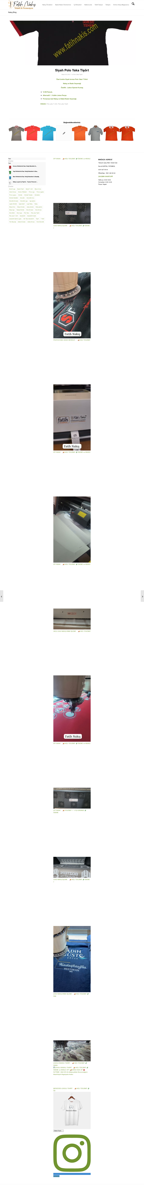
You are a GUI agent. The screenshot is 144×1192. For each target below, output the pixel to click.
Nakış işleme (39, 207)
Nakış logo (12, 210)
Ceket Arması (12, 192)
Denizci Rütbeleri (22, 192)
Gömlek (20, 195)
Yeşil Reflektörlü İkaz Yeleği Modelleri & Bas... (25, 171)
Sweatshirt (22, 216)
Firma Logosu (12, 195)
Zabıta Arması (31, 222)
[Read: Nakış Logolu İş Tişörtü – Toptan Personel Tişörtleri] (10, 183)
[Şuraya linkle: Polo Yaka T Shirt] (64, 133)
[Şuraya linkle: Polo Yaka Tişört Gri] (95, 133)
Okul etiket (12, 213)
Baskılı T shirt (29, 189)
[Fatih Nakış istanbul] (22, 4)
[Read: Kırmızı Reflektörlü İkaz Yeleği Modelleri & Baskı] (10, 167)
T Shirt (42, 219)
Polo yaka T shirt (52, 104)
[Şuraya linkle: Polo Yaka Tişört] (32, 133)
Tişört (37, 219)
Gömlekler (37, 195)
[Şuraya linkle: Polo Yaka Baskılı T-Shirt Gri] (16, 133)
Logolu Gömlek (13, 204)
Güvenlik (22, 198)
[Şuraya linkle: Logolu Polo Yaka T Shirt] (79, 133)
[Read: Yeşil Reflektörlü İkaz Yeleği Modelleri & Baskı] (10, 172)
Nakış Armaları (21, 207)
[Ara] (133, 4)
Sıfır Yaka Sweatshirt (28, 219)
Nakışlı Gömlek (20, 210)
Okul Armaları (29, 210)
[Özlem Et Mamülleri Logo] (1, 596)
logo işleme (32, 201)
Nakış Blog (12, 12)
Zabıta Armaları (22, 222)
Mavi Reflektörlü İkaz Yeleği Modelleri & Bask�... (26, 176)
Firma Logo (32, 192)
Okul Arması (38, 210)
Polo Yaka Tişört (77, 74)
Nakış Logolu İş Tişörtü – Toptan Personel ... (25, 182)
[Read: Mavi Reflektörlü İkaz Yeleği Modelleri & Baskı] (10, 178)
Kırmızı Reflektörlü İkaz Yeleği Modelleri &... (25, 166)
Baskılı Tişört (20, 189)
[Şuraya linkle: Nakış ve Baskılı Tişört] (127, 133)
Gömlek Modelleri (13, 198)
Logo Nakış (29, 204)
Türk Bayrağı (12, 222)
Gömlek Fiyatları (28, 195)
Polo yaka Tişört (63, 104)
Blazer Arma (38, 189)
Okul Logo (19, 213)
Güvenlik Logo (24, 201)
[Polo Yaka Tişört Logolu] (72, 43)
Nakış (35, 204)
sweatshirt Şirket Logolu (15, 219)
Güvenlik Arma (30, 198)
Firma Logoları (40, 192)
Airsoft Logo (12, 189)
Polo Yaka (26, 213)
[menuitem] (47, 4)
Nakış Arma (12, 207)
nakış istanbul (30, 207)
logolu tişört (22, 204)
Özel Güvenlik (40, 222)
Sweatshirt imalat (31, 216)
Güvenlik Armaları (13, 201)
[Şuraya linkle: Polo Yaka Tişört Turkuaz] (48, 133)
